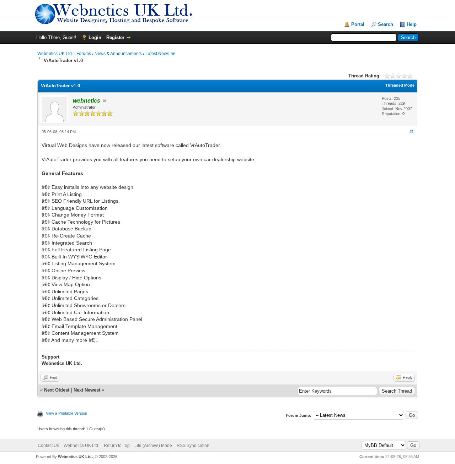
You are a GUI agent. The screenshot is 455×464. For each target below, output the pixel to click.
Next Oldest (56, 390)
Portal (357, 24)
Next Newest (87, 390)
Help (412, 24)
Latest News (157, 53)
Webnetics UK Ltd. (81, 445)
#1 (412, 132)
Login (95, 37)
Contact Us (48, 445)
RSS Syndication (193, 445)
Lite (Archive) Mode (153, 445)
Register (115, 37)
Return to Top (117, 445)
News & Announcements (118, 53)
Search (385, 24)
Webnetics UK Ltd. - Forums (64, 53)
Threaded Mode (399, 85)
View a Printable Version (66, 413)
